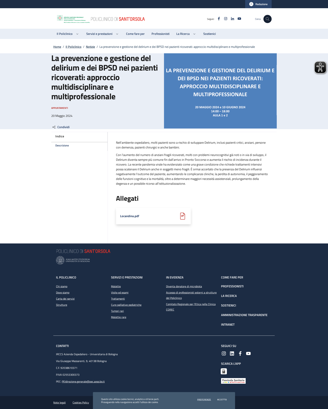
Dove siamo (62, 292)
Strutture (61, 305)
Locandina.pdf (129, 216)
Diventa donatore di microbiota (184, 286)
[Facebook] (240, 353)
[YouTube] (248, 353)
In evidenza (174, 277)
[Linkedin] (232, 353)
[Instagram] (224, 353)
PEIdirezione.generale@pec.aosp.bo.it (83, 381)
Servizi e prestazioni (127, 277)
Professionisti (232, 286)
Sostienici (228, 305)
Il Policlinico (73, 46)
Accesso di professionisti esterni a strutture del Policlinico (191, 295)
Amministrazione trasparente (244, 315)
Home (57, 46)
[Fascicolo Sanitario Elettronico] (233, 381)
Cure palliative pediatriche (126, 305)
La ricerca (229, 296)
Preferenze (204, 400)
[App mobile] (224, 371)
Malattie (116, 286)
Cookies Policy (81, 402)
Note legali (59, 402)
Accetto (222, 400)
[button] (258, 4)
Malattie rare (118, 317)
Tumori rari (117, 311)
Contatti (63, 346)
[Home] (131, 19)
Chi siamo (61, 286)
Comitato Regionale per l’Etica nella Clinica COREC (191, 307)
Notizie (90, 46)
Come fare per (232, 277)
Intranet (228, 324)
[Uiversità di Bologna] (164, 260)
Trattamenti (118, 299)
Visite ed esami (119, 292)
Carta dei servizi (65, 299)
